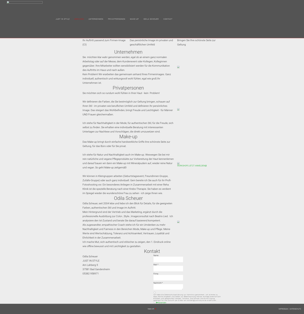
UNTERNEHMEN (96, 19)
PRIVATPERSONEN (116, 19)
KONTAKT (168, 19)
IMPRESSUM (283, 309)
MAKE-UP (134, 19)
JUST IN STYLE (63, 19)
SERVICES (79, 19)
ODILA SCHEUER (151, 19)
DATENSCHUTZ (295, 309)
